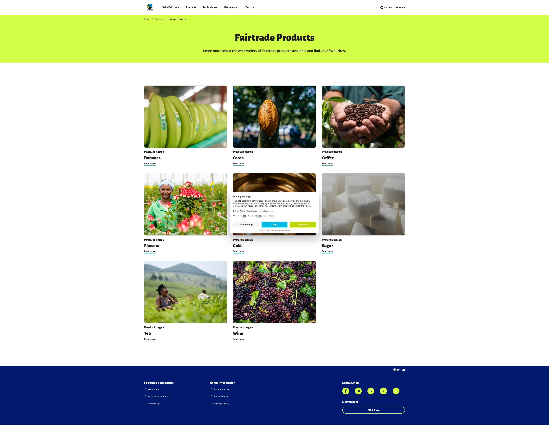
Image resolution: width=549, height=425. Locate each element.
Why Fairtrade (170, 7)
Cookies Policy (221, 403)
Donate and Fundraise (159, 396)
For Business (210, 7)
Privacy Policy (221, 396)
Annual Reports (222, 389)
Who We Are (154, 389)
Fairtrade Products (177, 19)
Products (191, 7)
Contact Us (153, 403)
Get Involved (231, 7)
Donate (249, 7)
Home (146, 19)
